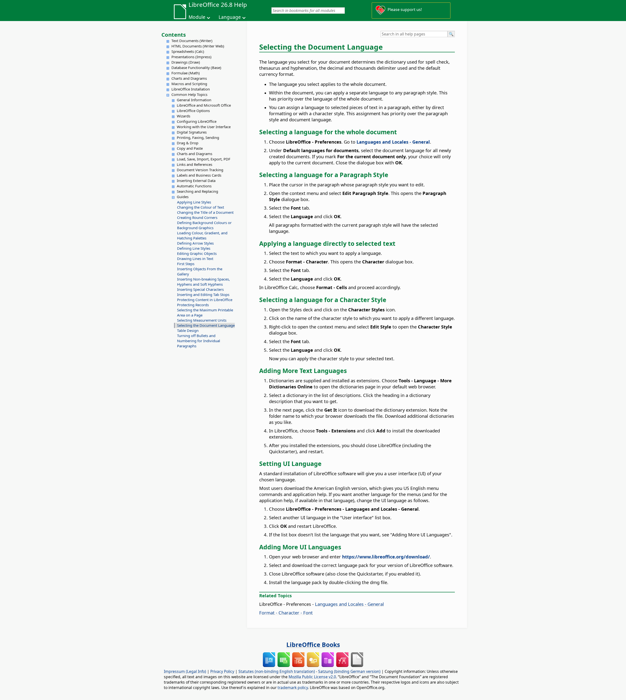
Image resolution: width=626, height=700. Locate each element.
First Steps (185, 263)
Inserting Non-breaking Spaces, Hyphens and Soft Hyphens (203, 282)
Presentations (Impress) (191, 56)
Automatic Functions (194, 185)
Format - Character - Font (286, 613)
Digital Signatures (192, 132)
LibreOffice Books (313, 644)
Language (230, 17)
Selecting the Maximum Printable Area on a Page (205, 312)
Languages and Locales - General (349, 604)
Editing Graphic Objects (197, 253)
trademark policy (293, 687)
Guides (183, 196)
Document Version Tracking (200, 169)
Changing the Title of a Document (205, 212)
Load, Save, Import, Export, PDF (203, 159)
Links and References (194, 164)
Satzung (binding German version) (349, 671)
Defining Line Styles (193, 248)
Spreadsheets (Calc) (187, 51)
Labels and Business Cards (199, 175)
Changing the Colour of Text (200, 207)
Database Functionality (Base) (196, 67)
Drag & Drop (187, 142)
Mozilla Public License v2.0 (312, 676)
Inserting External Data (196, 180)
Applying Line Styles (194, 202)
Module (197, 17)
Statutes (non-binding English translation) (276, 671)
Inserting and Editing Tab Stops (203, 294)
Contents (173, 34)
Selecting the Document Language (206, 325)
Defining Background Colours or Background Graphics (204, 225)
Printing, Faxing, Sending (198, 137)
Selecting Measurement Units (201, 320)
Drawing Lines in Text (195, 258)
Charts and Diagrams (189, 78)
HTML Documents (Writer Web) (197, 46)
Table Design (188, 330)
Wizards (183, 115)
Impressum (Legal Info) (185, 671)
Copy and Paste (190, 148)
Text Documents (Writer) (191, 40)
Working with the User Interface (204, 126)
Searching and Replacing (197, 191)
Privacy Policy (222, 671)
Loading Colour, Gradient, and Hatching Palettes (202, 235)
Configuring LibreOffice (196, 121)
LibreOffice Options (193, 110)
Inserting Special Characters (200, 289)
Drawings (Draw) (185, 62)
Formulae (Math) (185, 72)
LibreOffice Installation (190, 89)
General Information (194, 99)
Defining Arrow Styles (195, 243)
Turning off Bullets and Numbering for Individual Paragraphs (198, 340)
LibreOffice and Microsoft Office (204, 105)
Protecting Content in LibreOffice (204, 299)
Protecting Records (193, 304)
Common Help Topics (189, 94)
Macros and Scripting (189, 83)
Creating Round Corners (197, 217)
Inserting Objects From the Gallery (199, 271)
